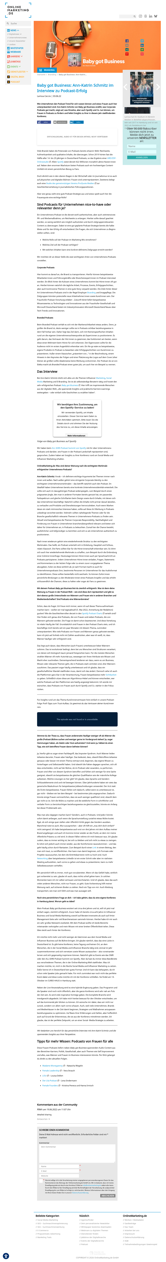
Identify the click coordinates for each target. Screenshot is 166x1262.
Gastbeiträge (130, 1223)
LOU (44, 1075)
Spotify (60, 161)
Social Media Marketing (47, 1220)
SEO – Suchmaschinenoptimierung (52, 1223)
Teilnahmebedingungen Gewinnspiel (141, 1244)
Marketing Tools (44, 1237)
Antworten (42, 1119)
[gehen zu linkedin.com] (150, 16)
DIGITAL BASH (17, 77)
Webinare (16, 52)
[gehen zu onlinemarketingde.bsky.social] (155, 16)
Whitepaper (17, 48)
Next (157, 87)
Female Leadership (50, 1070)
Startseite (41, 74)
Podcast (84, 1244)
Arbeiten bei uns (132, 1230)
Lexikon (12, 44)
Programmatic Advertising (48, 1234)
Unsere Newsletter (17, 41)
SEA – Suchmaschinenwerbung (50, 1227)
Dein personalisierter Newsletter (95, 1223)
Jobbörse (16, 61)
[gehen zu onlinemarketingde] (140, 16)
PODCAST (15, 82)
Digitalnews (14, 34)
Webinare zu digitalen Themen (94, 1230)
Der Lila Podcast (49, 1080)
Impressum (130, 1234)
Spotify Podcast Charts (92, 613)
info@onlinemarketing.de (92, 1185)
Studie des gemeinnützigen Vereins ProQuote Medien (70, 183)
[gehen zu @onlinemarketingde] (145, 16)
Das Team (129, 1227)
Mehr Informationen (76, 436)
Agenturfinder (87, 1220)
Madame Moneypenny (52, 1065)
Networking (42, 858)
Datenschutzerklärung (80, 1193)
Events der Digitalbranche (92, 1241)
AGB (126, 1241)
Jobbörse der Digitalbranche (93, 1237)
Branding (52, 74)
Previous (126, 87)
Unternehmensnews (18, 38)
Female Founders (50, 1085)
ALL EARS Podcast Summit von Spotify (69, 448)
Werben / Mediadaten (134, 1220)
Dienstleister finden (89, 1234)
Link (94, 847)
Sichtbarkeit (111, 674)
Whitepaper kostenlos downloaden (96, 1227)
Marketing (100, 378)
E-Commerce (43, 1230)
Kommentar (44, 1143)
